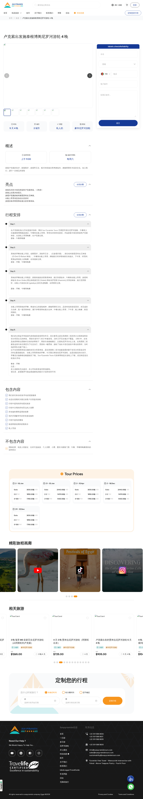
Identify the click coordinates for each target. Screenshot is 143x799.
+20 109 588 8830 (96, 734)
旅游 (17, 18)
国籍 (104, 64)
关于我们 (38, 13)
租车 (28, 13)
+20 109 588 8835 (96, 739)
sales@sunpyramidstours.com (101, 752)
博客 (59, 13)
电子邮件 (104, 84)
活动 (67, 13)
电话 (115, 74)
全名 (102, 54)
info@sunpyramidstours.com (100, 750)
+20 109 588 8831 (96, 736)
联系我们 (49, 13)
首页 (5, 13)
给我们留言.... (106, 95)
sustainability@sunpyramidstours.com (104, 755)
